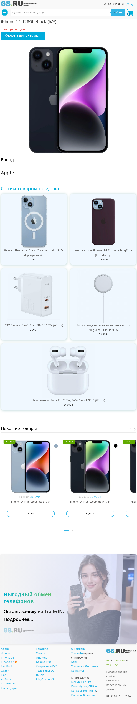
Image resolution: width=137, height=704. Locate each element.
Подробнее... (18, 619)
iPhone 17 (7, 662)
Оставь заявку (20, 611)
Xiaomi (40, 653)
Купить (30, 513)
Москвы (76, 682)
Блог (74, 662)
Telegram (119, 660)
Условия (118, 4)
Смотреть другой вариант (23, 35)
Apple (5, 648)
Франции (89, 695)
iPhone (5, 653)
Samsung (42, 648)
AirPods (6, 679)
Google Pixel (44, 662)
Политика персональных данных (116, 685)
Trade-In (77, 653)
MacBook (7, 666)
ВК (108, 660)
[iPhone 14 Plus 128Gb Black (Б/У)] (116, 446)
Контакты (77, 670)
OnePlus (41, 657)
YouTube (112, 665)
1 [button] (66, 530)
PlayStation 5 (45, 679)
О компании (79, 648)
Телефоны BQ (45, 670)
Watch (5, 670)
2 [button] (72, 530)
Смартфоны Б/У (46, 666)
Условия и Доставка (84, 666)
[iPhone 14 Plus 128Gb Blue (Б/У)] (56, 446)
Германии (89, 690)
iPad (4, 675)
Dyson (40, 675)
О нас (107, 4)
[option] (68, 100)
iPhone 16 (7, 657)
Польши (76, 695)
